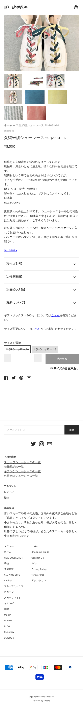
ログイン (9, 491)
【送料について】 (15, 302)
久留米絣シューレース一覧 (21, 476)
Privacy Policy (39, 569)
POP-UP (8, 620)
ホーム (8, 125)
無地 (6, 609)
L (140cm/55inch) (45, 349)
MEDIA (7, 614)
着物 (6, 563)
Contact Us (37, 557)
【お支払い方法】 (15, 289)
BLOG (7, 626)
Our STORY (10, 250)
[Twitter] (33, 444)
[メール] (49, 444)
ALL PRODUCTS (12, 574)
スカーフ (9, 592)
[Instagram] (41, 444)
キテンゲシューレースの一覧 (22, 471)
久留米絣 (9, 569)
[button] (13, 81)
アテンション (38, 580)
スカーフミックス (13, 586)
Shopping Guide (40, 552)
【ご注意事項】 (14, 276)
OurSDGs (9, 637)
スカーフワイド (12, 597)
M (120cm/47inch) (17, 349)
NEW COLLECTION (13, 557)
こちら (55, 315)
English (8, 580)
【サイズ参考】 (14, 263)
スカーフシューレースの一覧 (22, 462)
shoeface (9, 130)
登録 (71, 429)
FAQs (34, 563)
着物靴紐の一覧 (14, 466)
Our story (9, 632)
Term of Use (37, 574)
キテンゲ (9, 603)
